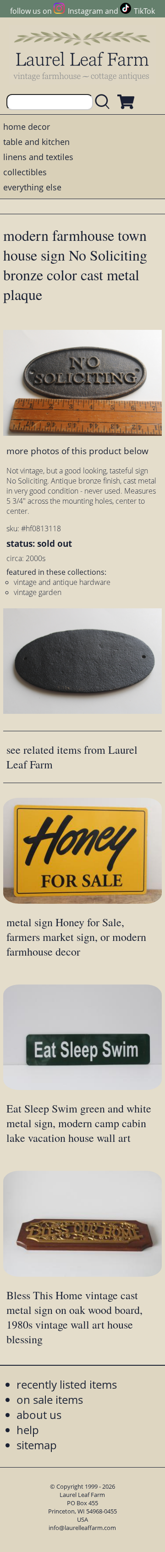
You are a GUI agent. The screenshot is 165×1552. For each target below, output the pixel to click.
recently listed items (66, 1384)
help (27, 1429)
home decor (26, 126)
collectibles (25, 172)
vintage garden (37, 592)
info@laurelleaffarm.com (82, 1528)
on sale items (49, 1399)
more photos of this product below (77, 451)
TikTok (144, 11)
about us (38, 1414)
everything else (32, 187)
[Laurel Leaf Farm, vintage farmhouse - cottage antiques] (82, 56)
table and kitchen (36, 141)
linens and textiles (38, 156)
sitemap (36, 1444)
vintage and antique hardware (62, 582)
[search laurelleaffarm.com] (104, 102)
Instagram (85, 11)
